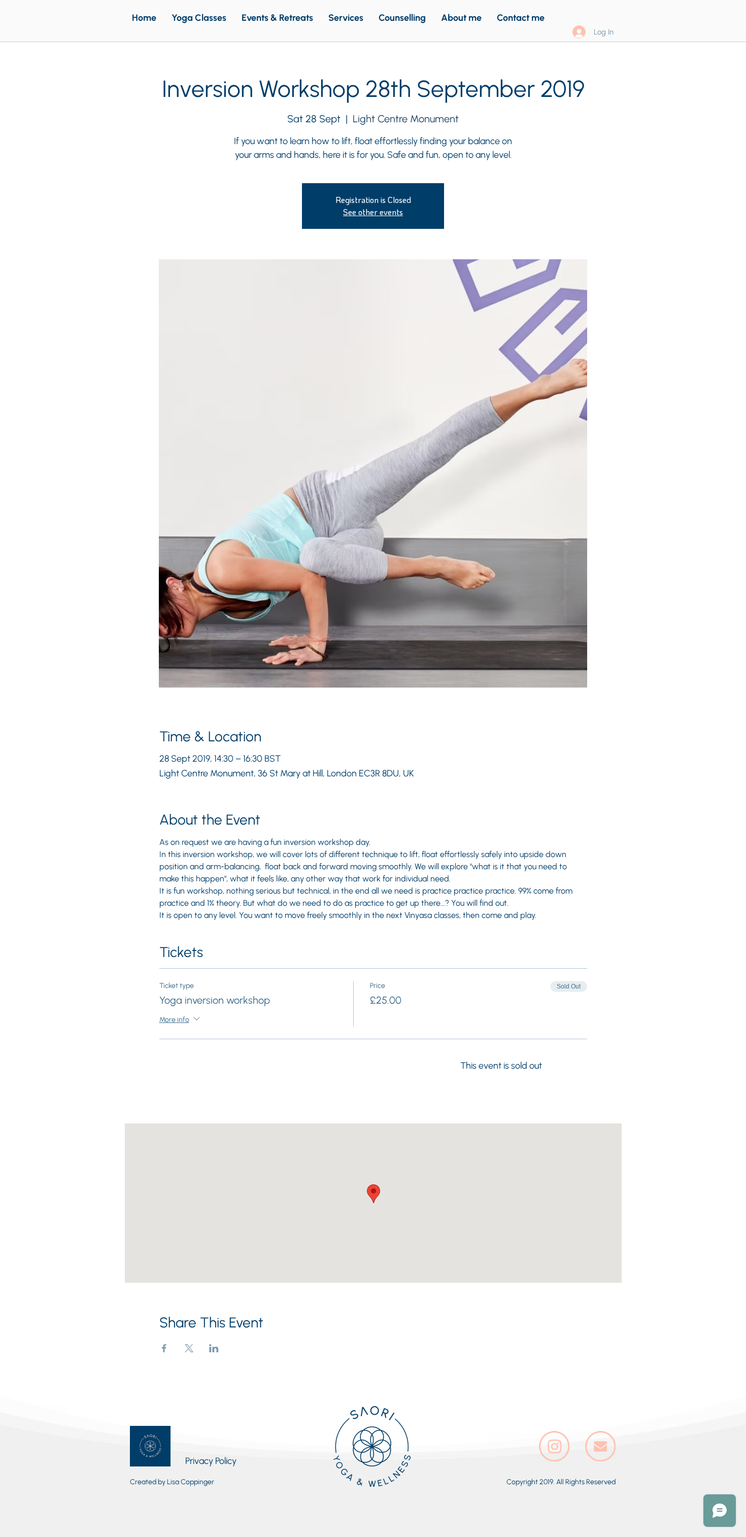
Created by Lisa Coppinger (172, 1482)
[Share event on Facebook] (164, 1348)
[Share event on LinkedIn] (214, 1348)
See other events (373, 212)
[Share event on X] (189, 1348)
